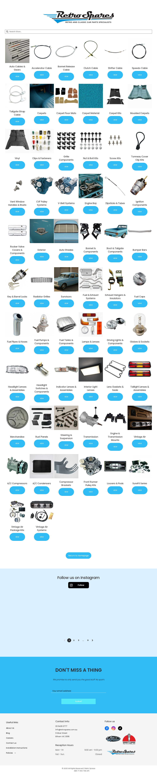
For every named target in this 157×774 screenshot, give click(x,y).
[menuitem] (29, 728)
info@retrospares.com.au (66, 729)
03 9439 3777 (61, 726)
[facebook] (107, 728)
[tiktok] (120, 728)
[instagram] (113, 728)
